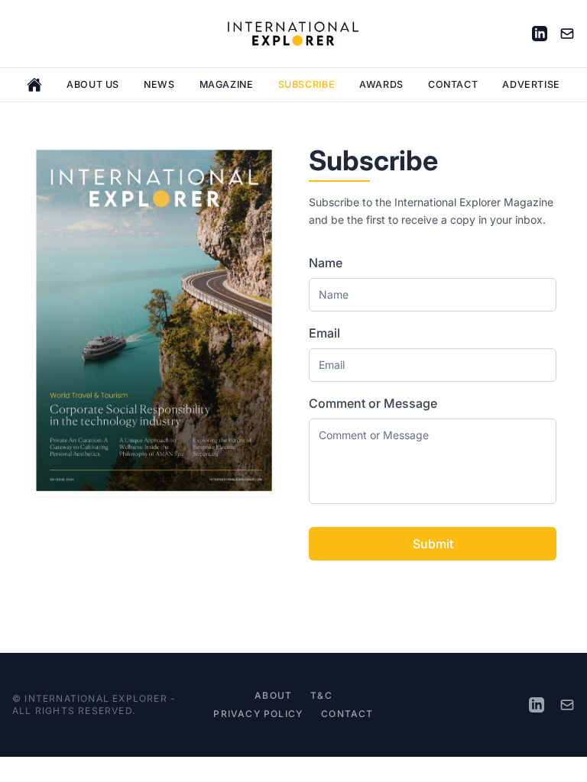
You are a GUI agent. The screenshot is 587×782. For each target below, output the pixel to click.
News (159, 84)
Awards (381, 84)
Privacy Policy (258, 713)
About (273, 695)
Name (325, 262)
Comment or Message (373, 403)
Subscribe (307, 84)
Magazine (226, 84)
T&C (321, 695)
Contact (453, 84)
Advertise (531, 84)
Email (324, 333)
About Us (92, 84)
